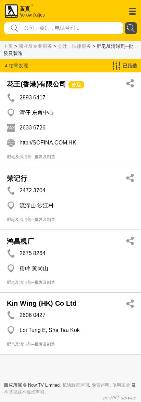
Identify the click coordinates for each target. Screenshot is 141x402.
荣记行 (17, 178)
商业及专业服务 (35, 46)
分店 (76, 84)
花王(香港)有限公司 (36, 84)
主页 (8, 46)
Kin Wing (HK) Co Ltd (42, 303)
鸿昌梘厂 (20, 241)
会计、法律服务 (74, 46)
